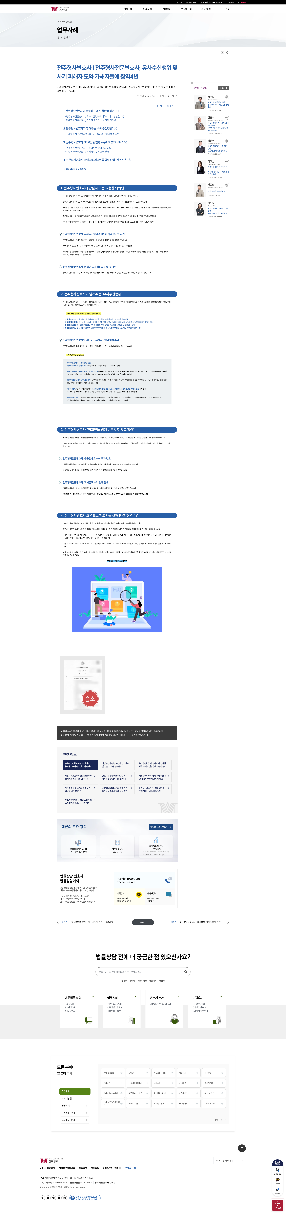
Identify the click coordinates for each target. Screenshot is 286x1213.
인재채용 (231, 2)
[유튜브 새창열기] (59, 1198)
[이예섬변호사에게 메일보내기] (227, 161)
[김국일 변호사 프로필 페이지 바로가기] (211, 103)
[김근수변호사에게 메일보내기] (227, 118)
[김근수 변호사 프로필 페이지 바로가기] (211, 125)
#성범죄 (153, 980)
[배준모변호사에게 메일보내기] (227, 185)
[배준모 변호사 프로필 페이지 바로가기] (211, 190)
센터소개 (128, 9)
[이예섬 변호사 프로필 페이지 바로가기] (211, 169)
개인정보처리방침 (67, 1168)
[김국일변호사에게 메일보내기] (227, 97)
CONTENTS (164, 106)
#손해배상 (142, 980)
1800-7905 (213, 2)
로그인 (179, 2)
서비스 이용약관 (47, 1168)
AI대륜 (243, 2)
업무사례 (147, 9)
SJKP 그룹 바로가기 (224, 1160)
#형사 (132, 980)
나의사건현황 (191, 2)
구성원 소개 (186, 9)
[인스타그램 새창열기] (64, 1198)
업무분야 (167, 9)
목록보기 (143, 922)
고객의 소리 (130, 1168)
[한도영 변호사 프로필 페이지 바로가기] (211, 210)
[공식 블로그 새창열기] (48, 1198)
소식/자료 (206, 9)
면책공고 (83, 1168)
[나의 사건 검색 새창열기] (42, 1198)
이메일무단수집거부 (112, 1168)
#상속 (162, 980)
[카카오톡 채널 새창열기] (53, 1198)
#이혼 (124, 980)
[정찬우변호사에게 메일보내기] (227, 141)
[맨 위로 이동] (242, 1148)
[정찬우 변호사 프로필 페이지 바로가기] (211, 147)
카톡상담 (278, 1183)
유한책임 (95, 1168)
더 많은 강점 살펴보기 (159, 827)
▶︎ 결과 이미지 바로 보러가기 (75, 169)
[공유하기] (227, 52)
